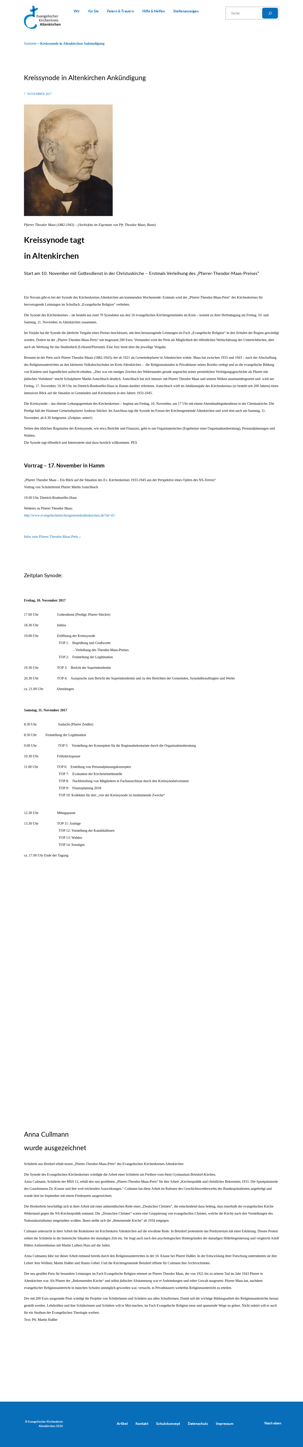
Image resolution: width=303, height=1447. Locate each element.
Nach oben (272, 1423)
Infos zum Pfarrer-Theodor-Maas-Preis (51, 536)
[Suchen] (270, 13)
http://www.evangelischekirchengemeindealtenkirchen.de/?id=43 (69, 515)
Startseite (30, 43)
